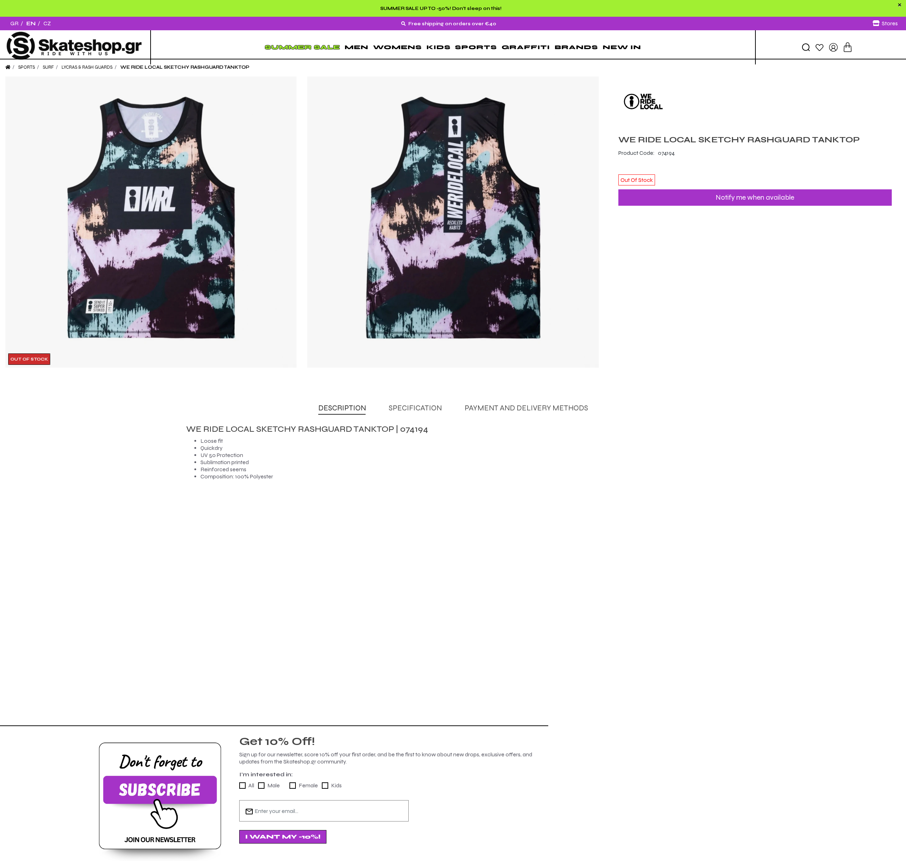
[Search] (806, 47)
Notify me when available (755, 197)
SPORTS (476, 47)
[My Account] (833, 46)
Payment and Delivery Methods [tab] (526, 408)
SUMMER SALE (302, 47)
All (251, 785)
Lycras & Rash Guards (87, 67)
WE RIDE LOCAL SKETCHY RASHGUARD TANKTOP (184, 67)
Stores (890, 23)
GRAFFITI (526, 47)
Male (273, 785)
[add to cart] (847, 47)
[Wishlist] (819, 46)
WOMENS (397, 47)
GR (14, 23)
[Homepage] (7, 67)
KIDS (438, 47)
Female (308, 785)
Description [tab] (342, 408)
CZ (47, 23)
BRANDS (576, 47)
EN (31, 23)
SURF (48, 67)
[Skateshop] (75, 47)
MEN (356, 47)
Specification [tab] (415, 408)
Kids (336, 785)
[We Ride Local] (755, 101)
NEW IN (622, 47)
